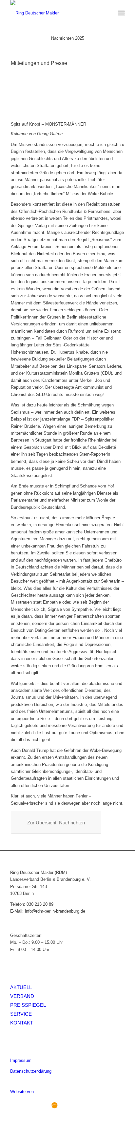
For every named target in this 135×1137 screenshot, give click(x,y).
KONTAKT (21, 1022)
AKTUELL (21, 987)
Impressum (20, 1060)
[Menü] (121, 13)
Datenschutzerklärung (30, 1071)
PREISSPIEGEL (28, 1005)
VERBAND (22, 996)
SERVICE (21, 1014)
